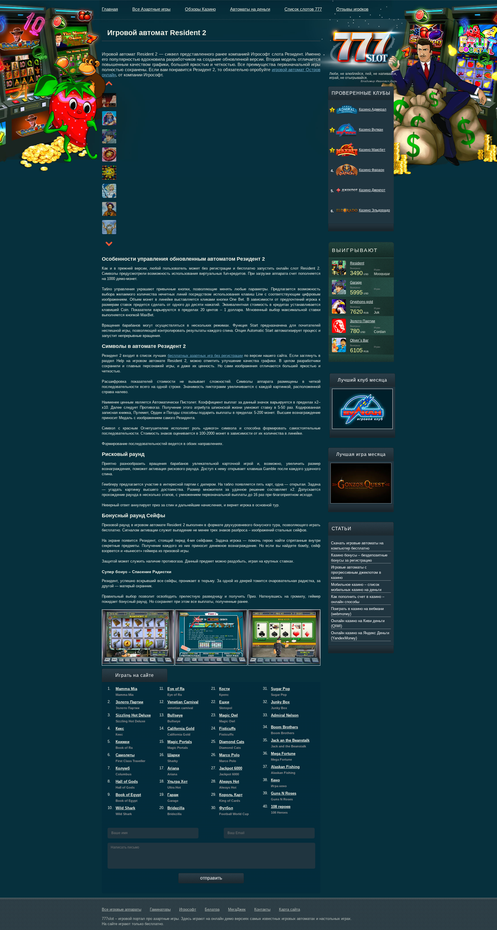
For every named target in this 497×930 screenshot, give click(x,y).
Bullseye (171, 718)
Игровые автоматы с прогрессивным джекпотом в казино (356, 572)
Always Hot (225, 784)
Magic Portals (175, 744)
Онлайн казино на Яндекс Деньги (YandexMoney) (360, 635)
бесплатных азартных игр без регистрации (205, 355)
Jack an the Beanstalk (286, 743)
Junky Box (276, 705)
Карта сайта (289, 909)
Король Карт (226, 797)
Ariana (169, 771)
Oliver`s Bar (359, 340)
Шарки (169, 758)
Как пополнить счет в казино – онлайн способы (357, 599)
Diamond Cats (227, 744)
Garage (356, 283)
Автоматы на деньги (250, 9)
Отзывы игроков (352, 9)
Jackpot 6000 (226, 771)
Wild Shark (121, 811)
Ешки (221, 705)
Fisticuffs (223, 731)
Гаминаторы (160, 909)
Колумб (119, 771)
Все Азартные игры (151, 9)
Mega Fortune (279, 756)
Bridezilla (171, 811)
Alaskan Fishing (281, 769)
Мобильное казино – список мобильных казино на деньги (356, 587)
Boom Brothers (280, 730)
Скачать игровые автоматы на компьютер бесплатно (357, 545)
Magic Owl (224, 718)
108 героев (276, 809)
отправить (211, 878)
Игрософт (187, 909)
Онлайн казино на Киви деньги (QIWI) (358, 623)
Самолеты (126, 758)
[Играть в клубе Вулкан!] (362, 391)
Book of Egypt (124, 797)
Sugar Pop (276, 691)
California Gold (176, 731)
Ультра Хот (173, 784)
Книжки (120, 744)
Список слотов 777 (303, 9)
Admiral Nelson (281, 715)
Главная (110, 9)
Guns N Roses (279, 796)
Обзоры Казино (200, 9)
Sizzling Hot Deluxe (129, 718)
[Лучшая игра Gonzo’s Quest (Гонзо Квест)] (360, 465)
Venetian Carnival (178, 705)
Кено (275, 783)
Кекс (116, 731)
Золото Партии (125, 705)
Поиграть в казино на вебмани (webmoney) (357, 611)
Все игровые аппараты (121, 909)
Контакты (262, 909)
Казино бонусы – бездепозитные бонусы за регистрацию (359, 557)
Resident (357, 263)
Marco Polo (225, 758)
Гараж (168, 797)
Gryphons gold (361, 302)
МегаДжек (237, 909)
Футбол (230, 811)
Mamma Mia (122, 691)
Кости (220, 691)
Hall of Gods (123, 784)
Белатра (212, 909)
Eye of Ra (171, 691)
